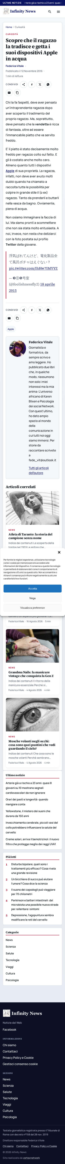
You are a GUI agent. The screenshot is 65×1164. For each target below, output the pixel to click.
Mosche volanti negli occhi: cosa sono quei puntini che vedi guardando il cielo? (31, 745)
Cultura (10, 973)
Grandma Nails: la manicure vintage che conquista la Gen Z (31, 674)
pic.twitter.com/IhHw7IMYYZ (33, 268)
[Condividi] (23, 84)
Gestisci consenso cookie (20, 1064)
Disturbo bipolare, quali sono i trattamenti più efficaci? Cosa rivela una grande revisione (33, 868)
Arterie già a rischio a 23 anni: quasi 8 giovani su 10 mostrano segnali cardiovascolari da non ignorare (29, 788)
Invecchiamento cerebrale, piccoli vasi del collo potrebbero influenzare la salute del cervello (32, 827)
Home (9, 27)
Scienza (11, 946)
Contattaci (10, 1051)
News (11, 530)
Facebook (9, 1029)
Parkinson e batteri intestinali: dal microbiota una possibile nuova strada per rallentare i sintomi (34, 904)
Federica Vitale (15, 66)
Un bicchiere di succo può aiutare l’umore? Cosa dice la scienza (32, 881)
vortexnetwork (31, 1157)
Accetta (32, 588)
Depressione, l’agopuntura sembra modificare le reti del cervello (32, 917)
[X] (39, 84)
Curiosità (12, 34)
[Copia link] (17, 92)
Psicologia (12, 980)
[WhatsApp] (48, 84)
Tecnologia (12, 960)
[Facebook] (31, 84)
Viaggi (10, 967)
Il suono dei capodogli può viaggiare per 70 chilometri (33, 892)
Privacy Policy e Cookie (18, 1058)
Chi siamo (9, 1045)
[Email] (9, 92)
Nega (32, 598)
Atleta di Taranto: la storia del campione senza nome (30, 536)
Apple (11, 329)
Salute (10, 953)
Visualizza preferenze (32, 607)
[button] (59, 553)
